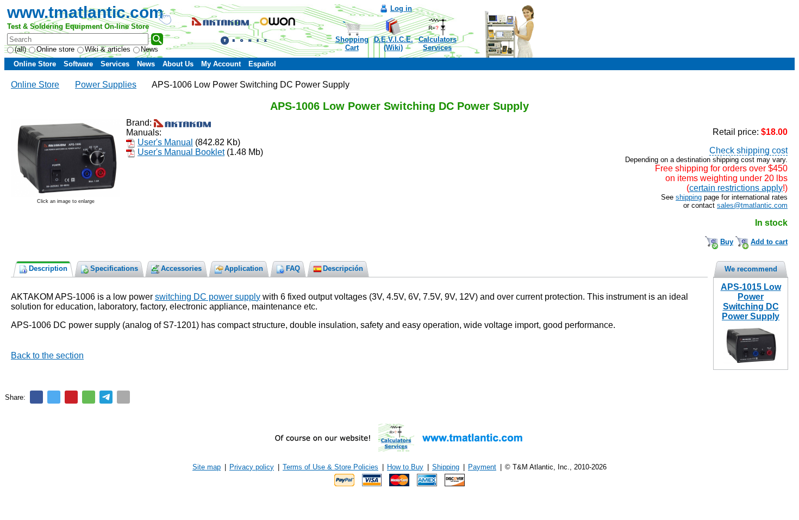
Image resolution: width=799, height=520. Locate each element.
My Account (221, 64)
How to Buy (405, 467)
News (149, 49)
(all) (20, 49)
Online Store (35, 64)
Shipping (445, 467)
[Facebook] (36, 397)
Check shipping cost (748, 150)
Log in (401, 8)
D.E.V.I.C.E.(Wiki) (393, 43)
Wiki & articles (107, 49)
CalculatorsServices (438, 43)
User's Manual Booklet (181, 152)
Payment (482, 467)
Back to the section (47, 355)
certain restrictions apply (736, 188)
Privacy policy (251, 467)
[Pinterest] (71, 397)
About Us (178, 64)
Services (115, 64)
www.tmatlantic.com (85, 12)
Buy (726, 242)
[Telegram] (106, 397)
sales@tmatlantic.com (752, 205)
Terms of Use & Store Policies (330, 467)
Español (262, 64)
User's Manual (165, 142)
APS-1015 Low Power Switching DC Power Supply (751, 301)
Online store (55, 49)
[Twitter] (53, 397)
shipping (689, 197)
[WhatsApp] (88, 397)
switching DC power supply (207, 296)
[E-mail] (123, 397)
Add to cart (769, 242)
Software (78, 64)
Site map (206, 467)
